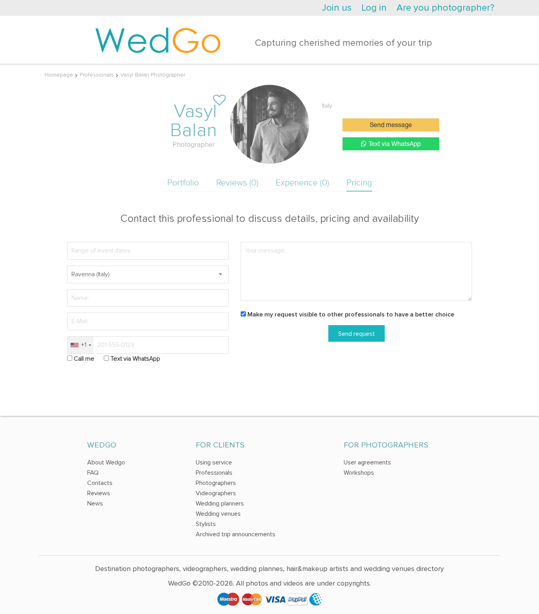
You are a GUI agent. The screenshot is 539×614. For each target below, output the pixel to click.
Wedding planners (220, 503)
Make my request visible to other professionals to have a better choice (350, 314)
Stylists (206, 524)
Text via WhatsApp (395, 144)
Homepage (59, 74)
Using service (214, 462)
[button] (220, 274)
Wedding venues (218, 514)
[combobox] (80, 345)
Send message (391, 125)
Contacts (99, 483)
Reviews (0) (237, 183)
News (95, 503)
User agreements (367, 462)
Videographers (216, 493)
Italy (327, 106)
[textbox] (148, 274)
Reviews (98, 493)
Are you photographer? (445, 7)
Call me (84, 359)
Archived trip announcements (235, 534)
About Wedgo (106, 462)
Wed (158, 39)
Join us (337, 7)
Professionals (97, 74)
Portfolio (183, 183)
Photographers (216, 483)
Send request (356, 334)
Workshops (359, 473)
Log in (374, 7)
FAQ (93, 473)
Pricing (359, 183)
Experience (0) (302, 183)
